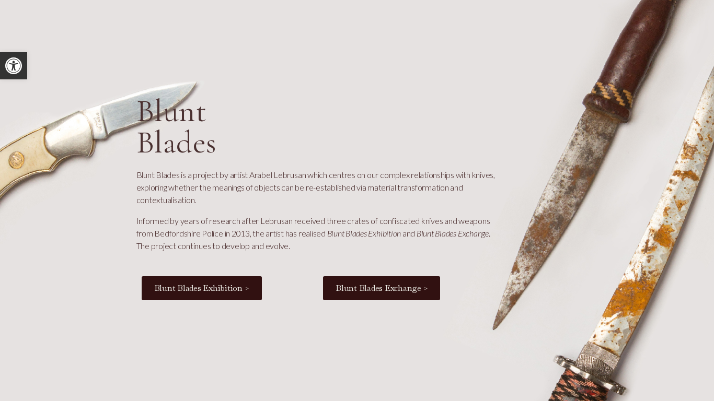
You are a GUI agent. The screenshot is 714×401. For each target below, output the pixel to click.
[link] (13, 65)
